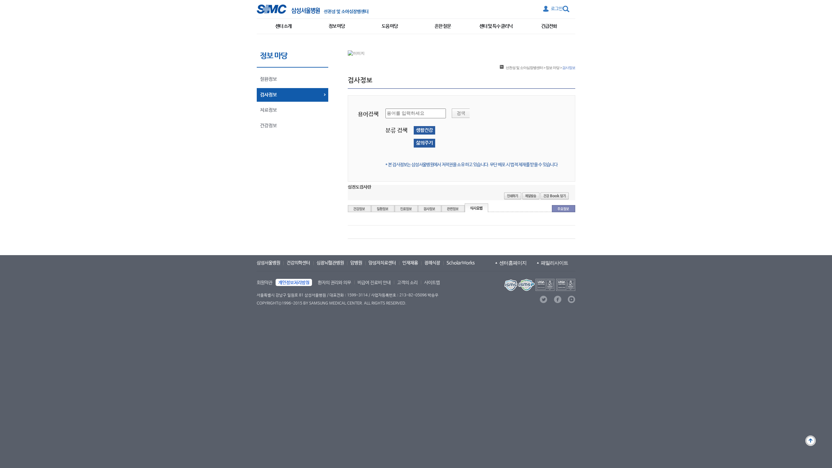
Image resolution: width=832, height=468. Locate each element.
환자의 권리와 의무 (334, 282)
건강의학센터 (298, 263)
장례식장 (432, 263)
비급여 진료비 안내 (374, 282)
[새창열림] (539, 285)
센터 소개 (283, 26)
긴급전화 (549, 26)
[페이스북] (557, 299)
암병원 (356, 263)
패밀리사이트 (554, 263)
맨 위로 (810, 441)
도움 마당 (390, 26)
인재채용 (410, 263)
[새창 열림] (288, 9)
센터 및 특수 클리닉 (496, 26)
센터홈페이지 (512, 263)
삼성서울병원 (268, 263)
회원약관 (264, 282)
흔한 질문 (443, 26)
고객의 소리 (407, 282)
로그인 (557, 8)
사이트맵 (432, 282)
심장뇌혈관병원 (330, 263)
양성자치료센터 (382, 263)
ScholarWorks (461, 263)
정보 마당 (337, 26)
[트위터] (543, 299)
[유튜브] (571, 299)
